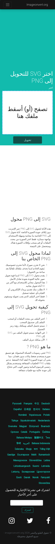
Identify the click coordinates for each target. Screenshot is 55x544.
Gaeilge (11, 454)
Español (17, 409)
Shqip (29, 449)
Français (28, 403)
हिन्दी (19, 443)
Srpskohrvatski (28, 420)
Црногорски (43, 471)
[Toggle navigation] (8, 5)
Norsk (35, 477)
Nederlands (44, 420)
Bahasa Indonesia (41, 443)
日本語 (27, 409)
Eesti (19, 477)
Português (34, 432)
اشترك (27, 510)
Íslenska (19, 449)
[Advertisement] (27, 43)
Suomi (36, 466)
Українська (35, 414)
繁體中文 (39, 437)
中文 (36, 403)
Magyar (23, 426)
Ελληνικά (34, 426)
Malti (33, 454)
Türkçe (14, 420)
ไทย (48, 437)
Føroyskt (45, 477)
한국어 (36, 409)
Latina (47, 460)
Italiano (46, 409)
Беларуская (28, 471)
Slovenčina (44, 483)
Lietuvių (15, 471)
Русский (16, 403)
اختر (51, 87)
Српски (15, 432)
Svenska (12, 426)
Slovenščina (35, 460)
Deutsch (45, 403)
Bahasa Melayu (24, 437)
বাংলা (36, 449)
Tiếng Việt (45, 449)
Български (23, 454)
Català (24, 432)
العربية (26, 443)
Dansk (27, 477)
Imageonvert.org (37, 4)
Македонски (20, 460)
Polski (46, 414)
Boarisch (45, 426)
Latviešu (45, 466)
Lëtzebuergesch (21, 466)
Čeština (46, 432)
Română (22, 414)
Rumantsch (44, 454)
